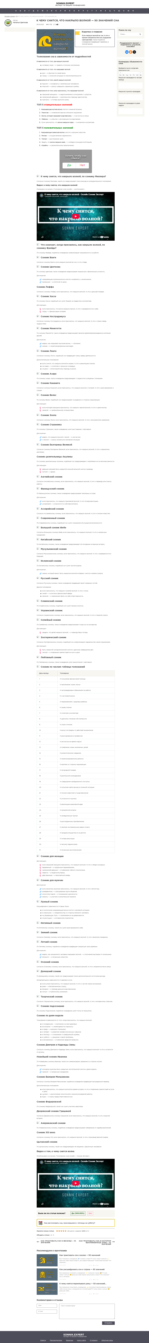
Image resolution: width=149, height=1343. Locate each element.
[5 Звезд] (66, 1231)
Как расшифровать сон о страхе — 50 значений (82, 1269)
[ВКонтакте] (127, 52)
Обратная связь (107, 1340)
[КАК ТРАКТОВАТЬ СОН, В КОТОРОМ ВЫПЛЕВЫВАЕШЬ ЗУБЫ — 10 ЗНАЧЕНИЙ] (113, 1242)
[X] (134, 52)
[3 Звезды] (62, 1231)
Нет (90, 1213)
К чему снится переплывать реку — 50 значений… (82, 1284)
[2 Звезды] (59, 1231)
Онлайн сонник (10, 16)
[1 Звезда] (57, 1231)
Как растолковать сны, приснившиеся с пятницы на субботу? (69, 1223)
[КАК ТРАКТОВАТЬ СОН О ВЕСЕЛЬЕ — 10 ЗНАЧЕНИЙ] (38, 1242)
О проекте (93, 1340)
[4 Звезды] (64, 1231)
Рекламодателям (56, 1340)
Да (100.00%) (78, 1213)
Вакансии (69, 1340)
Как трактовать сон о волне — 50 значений (79, 1255)
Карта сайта (81, 1340)
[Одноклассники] (130, 52)
